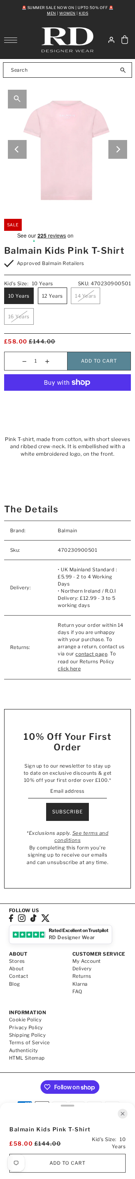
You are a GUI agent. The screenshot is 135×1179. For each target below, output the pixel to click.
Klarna (80, 984)
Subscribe (67, 812)
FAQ (77, 991)
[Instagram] (22, 918)
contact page (91, 654)
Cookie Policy (25, 1019)
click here (69, 669)
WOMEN (67, 13)
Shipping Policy (27, 1035)
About (16, 968)
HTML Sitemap (27, 1058)
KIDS (83, 13)
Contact (18, 976)
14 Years (85, 296)
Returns (82, 976)
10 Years (19, 296)
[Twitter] (45, 918)
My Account (86, 961)
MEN (51, 13)
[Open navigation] (12, 40)
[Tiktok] (33, 918)
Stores (17, 961)
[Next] (117, 149)
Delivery (82, 968)
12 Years (52, 296)
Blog (14, 984)
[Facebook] (11, 918)
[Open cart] (124, 40)
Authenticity (23, 1050)
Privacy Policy (26, 1027)
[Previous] (17, 149)
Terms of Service (29, 1042)
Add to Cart (99, 361)
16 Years (19, 316)
